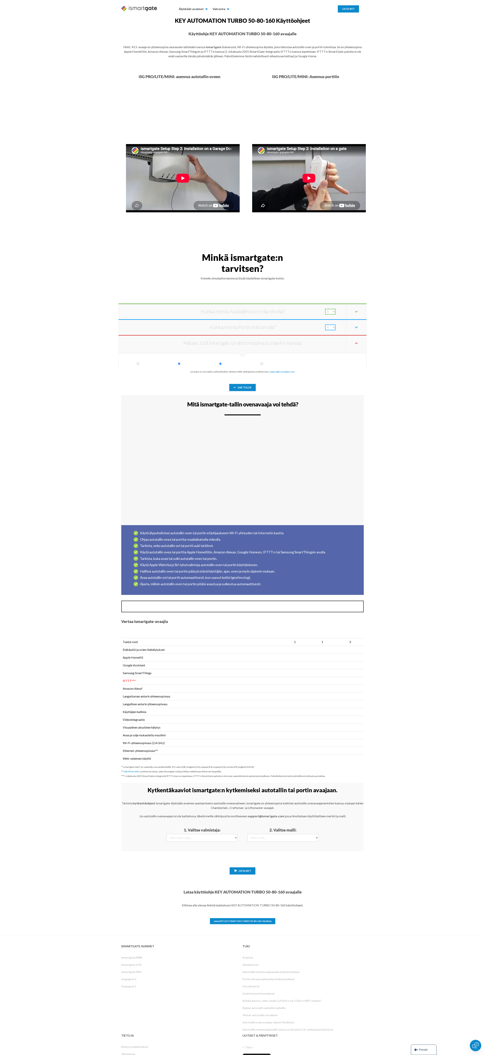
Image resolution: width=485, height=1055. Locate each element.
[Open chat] (475, 1045)
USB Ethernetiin (131, 771)
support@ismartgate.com (282, 371)
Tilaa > (249, 1047)
